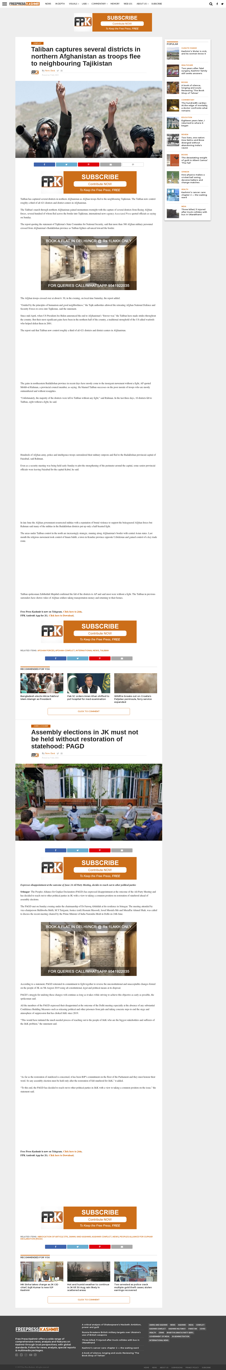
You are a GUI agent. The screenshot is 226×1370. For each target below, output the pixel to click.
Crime (161, 1333)
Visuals (73, 4)
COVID (202, 1329)
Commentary (98, 4)
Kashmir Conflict (102, 1237)
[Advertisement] (88, 356)
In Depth (60, 4)
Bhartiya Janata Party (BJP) (180, 1333)
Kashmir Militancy (177, 1329)
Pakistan (192, 1329)
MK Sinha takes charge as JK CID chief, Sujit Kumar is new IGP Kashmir (39, 1287)
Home (146, 1367)
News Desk (50, 70)
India (191, 1325)
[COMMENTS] (133, 163)
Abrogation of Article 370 (53, 1237)
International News (87, 650)
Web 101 (128, 4)
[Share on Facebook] (44, 163)
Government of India (159, 1336)
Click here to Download (61, 615)
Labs (84, 4)
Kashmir (182, 1325)
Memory (115, 4)
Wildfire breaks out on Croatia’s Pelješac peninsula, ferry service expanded (133, 699)
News (48, 4)
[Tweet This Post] (66, 163)
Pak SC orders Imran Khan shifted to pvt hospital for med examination (88, 697)
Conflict (200, 1325)
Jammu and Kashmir (80, 1237)
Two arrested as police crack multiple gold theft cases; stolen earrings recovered (133, 1287)
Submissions (176, 1367)
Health (152, 1333)
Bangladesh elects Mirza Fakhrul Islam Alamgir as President (39, 697)
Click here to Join (72, 611)
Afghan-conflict (65, 650)
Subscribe (156, 4)
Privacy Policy (192, 1367)
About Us (142, 4)
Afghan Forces (46, 650)
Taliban (104, 650)
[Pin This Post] (88, 163)
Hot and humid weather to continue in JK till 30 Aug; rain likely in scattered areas (88, 1287)
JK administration (180, 1336)
